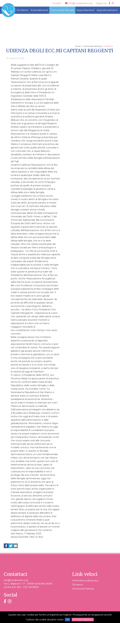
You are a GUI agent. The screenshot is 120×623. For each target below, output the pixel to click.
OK (67, 619)
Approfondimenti (107, 10)
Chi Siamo (22, 10)
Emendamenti (39, 10)
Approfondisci (83, 619)
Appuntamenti (85, 10)
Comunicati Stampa (62, 10)
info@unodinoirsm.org (16, 580)
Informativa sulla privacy (85, 580)
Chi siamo (77, 584)
